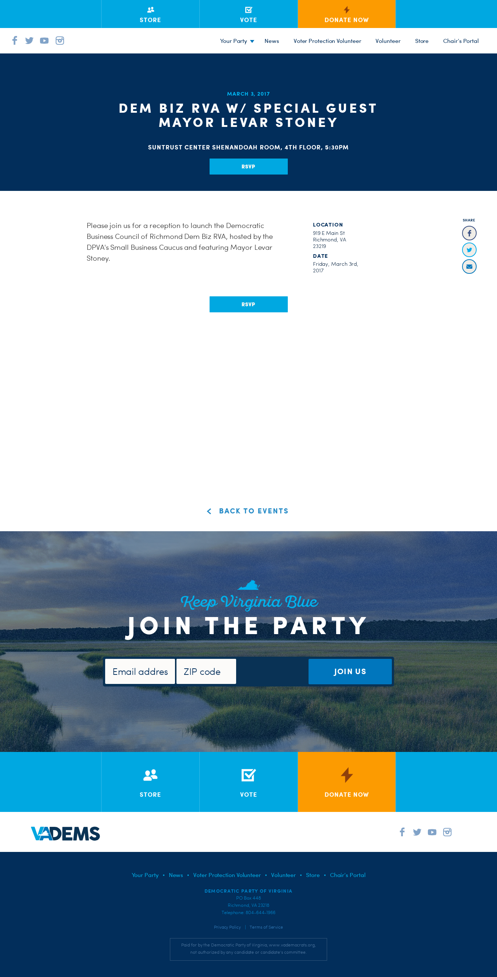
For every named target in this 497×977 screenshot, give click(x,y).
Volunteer (387, 40)
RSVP (248, 166)
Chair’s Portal (461, 40)
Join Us (350, 671)
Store (422, 40)
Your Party (233, 40)
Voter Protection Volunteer (327, 40)
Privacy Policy (227, 927)
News (272, 40)
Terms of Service (266, 927)
